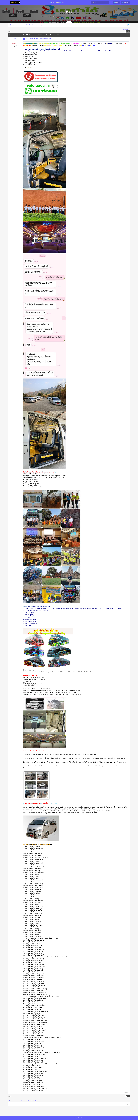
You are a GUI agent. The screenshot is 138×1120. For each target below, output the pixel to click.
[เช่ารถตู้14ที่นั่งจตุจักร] (40, 82)
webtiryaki (79, 1117)
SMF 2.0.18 (58, 1117)
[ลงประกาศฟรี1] (15, 2)
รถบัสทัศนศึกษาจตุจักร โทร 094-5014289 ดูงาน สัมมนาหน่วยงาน (39, 38)
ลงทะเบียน (82, 17)
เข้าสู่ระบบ (74, 17)
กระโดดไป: (119, 1104)
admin (15, 38)
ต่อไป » (128, 29)
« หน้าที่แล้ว (125, 29)
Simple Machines (69, 1117)
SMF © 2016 (63, 1117)
